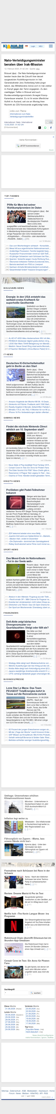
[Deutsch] (26, 46)
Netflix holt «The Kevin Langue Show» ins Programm (26, 915)
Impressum (43, 1090)
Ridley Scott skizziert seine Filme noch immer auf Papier (32, 544)
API (41, 1093)
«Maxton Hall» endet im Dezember (23, 538)
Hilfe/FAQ (34, 1093)
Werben (25, 1093)
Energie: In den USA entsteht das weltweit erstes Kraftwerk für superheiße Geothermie (25, 299)
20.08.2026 (31, 1016)
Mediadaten (32, 1090)
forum (51, 150)
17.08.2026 (31, 1023)
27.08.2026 (10, 1022)
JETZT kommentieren (29, 145)
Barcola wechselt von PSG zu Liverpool (26, 264)
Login (33, 46)
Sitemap (5, 1090)
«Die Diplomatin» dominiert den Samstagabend (29, 541)
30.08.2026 (10, 1014)
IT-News (8, 354)
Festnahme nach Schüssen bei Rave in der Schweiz (27, 872)
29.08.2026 (10, 1017)
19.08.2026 (31, 1018)
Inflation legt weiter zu (16, 818)
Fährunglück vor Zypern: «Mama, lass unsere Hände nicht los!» (24, 840)
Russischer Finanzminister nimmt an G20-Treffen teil (31, 253)
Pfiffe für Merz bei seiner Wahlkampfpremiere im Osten (24, 206)
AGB (24, 1090)
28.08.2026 (10, 1019)
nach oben (46, 1096)
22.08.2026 (31, 1011)
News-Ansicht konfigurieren (43, 1035)
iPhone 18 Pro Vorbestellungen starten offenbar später (32, 412)
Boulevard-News (14, 288)
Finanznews (11, 613)
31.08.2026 (10, 1008)
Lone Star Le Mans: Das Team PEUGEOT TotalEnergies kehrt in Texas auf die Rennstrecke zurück (26, 691)
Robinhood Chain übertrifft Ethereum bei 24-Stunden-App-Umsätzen (27, 939)
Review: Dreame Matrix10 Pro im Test (23, 893)
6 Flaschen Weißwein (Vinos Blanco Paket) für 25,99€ (31, 348)
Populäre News (32, 1029)
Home (52, 1090)
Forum (12, 1093)
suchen (37, 992)
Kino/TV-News (12, 481)
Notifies (51, 1037)
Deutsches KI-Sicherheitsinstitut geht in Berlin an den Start (25, 364)
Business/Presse (14, 679)
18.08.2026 (31, 1020)
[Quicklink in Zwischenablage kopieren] (47, 122)
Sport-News (11, 549)
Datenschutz (15, 1090)
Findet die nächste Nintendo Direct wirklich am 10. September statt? (26, 428)
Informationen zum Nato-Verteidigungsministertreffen (22, 115)
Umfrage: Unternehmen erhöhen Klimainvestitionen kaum (21, 797)
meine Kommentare (33, 1037)
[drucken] (50, 122)
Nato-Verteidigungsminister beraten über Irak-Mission (24, 62)
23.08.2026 (31, 1008)
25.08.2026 (10, 1027)
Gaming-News (12, 417)
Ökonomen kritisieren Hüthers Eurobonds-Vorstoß (30, 261)
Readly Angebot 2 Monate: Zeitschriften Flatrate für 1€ (31, 406)
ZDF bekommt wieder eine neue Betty (24, 533)
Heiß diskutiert (32, 1031)
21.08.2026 (31, 1013)
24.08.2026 (10, 1029)
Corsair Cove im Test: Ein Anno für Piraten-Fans (29, 467)
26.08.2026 (10, 1024)
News (18, 1093)
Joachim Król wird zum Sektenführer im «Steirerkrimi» (31, 536)
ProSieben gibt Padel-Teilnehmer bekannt (25, 491)
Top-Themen (11, 196)
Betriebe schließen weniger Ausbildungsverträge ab (31, 740)
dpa (38, 68)
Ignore (44, 1037)
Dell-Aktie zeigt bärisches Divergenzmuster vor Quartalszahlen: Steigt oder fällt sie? (27, 624)
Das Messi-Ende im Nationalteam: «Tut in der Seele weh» (26, 559)
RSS (46, 1093)
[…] (24, 238)
